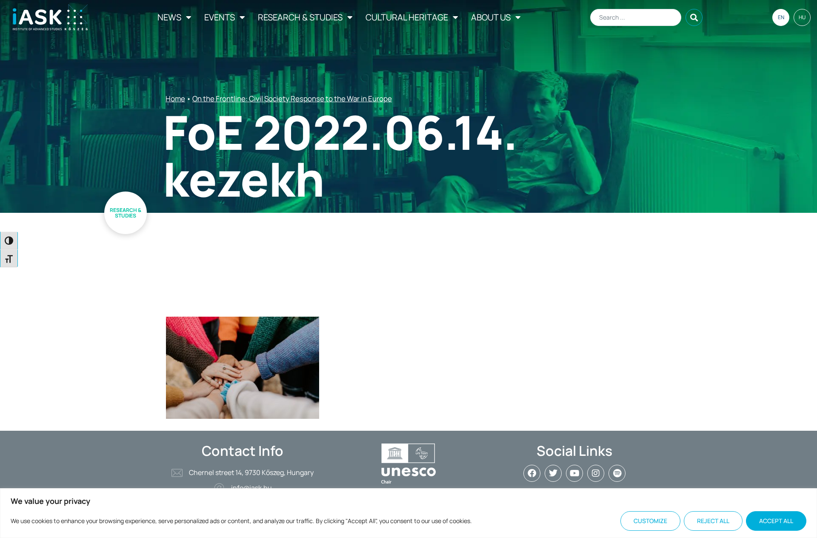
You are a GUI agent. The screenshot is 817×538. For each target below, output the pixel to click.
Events (219, 17)
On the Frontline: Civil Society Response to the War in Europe (292, 98)
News (169, 17)
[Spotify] (617, 473)
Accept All (776, 521)
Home (175, 98)
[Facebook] (531, 473)
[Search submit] (694, 17)
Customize (650, 521)
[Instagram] (595, 473)
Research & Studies (300, 17)
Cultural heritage (407, 17)
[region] (408, 513)
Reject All (713, 521)
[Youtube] (574, 473)
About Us (491, 17)
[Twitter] (553, 473)
